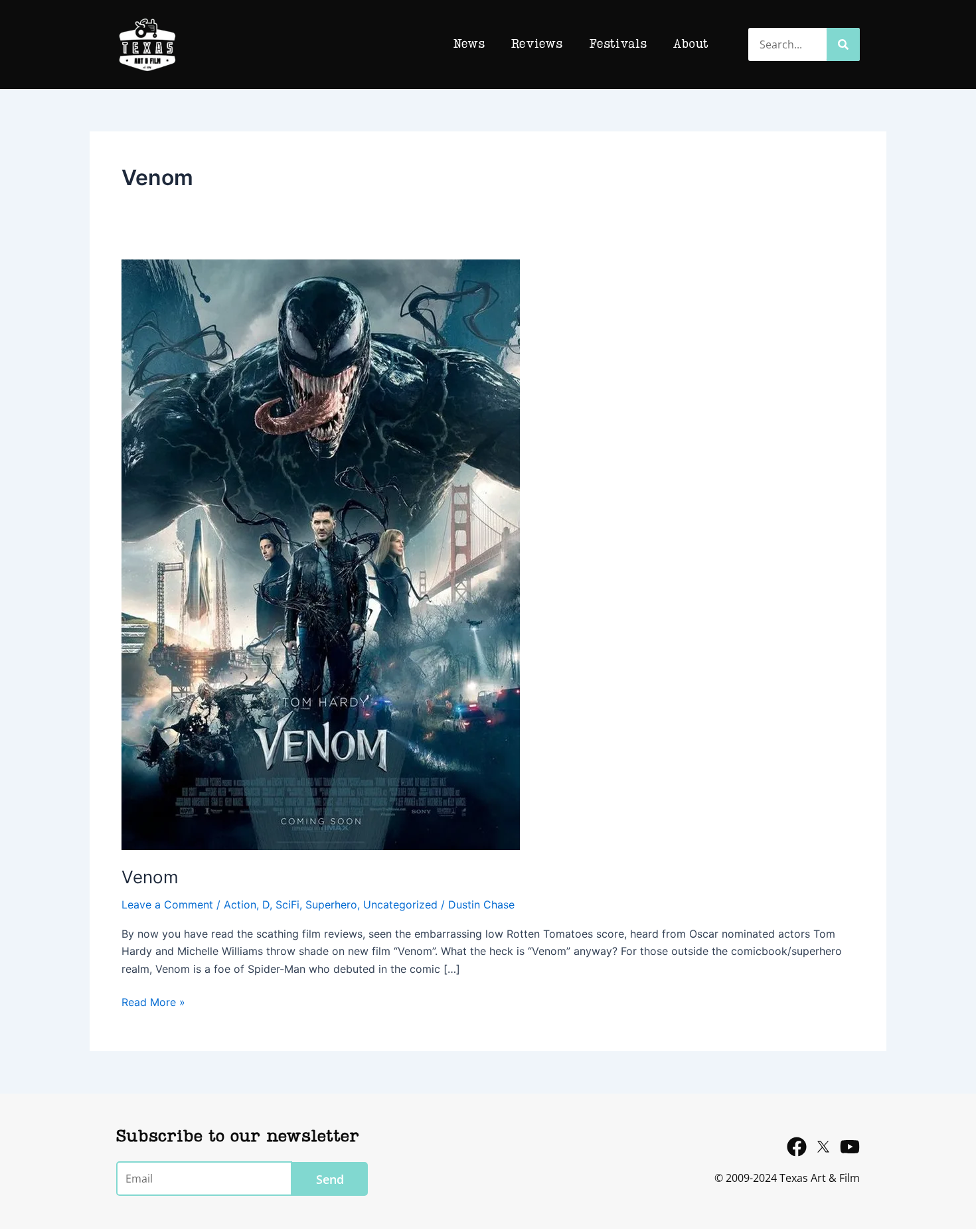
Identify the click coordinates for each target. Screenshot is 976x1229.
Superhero (331, 904)
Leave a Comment (167, 904)
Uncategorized (400, 904)
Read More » (153, 1001)
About (690, 44)
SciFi (287, 904)
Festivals (618, 44)
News (469, 44)
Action (240, 904)
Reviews (536, 44)
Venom (150, 877)
